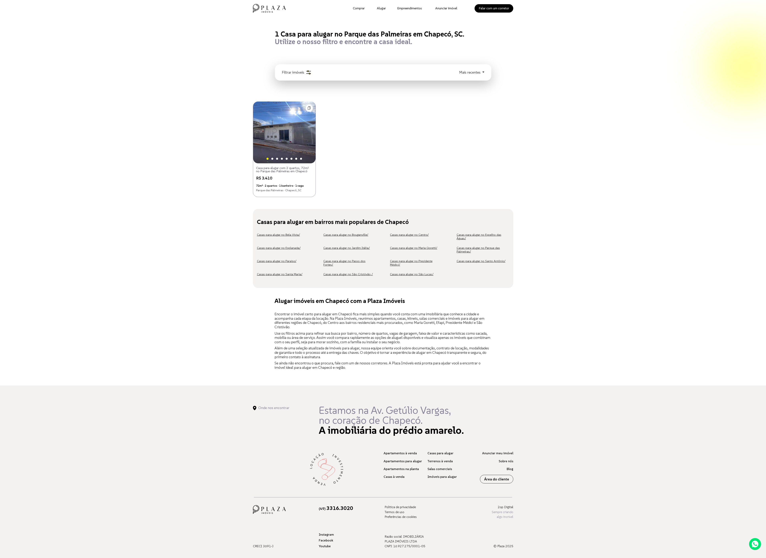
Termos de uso (394, 512)
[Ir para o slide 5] (286, 159)
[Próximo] (309, 132)
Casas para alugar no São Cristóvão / (348, 274)
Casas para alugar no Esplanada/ (279, 248)
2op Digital (505, 507)
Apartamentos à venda (400, 453)
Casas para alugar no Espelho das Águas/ (479, 236)
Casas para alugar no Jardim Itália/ (346, 248)
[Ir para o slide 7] (296, 159)
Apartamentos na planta (401, 469)
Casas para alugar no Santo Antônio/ (481, 261)
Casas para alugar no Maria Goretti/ (413, 248)
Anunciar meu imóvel (497, 453)
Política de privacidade (400, 507)
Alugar (381, 8)
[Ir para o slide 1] (267, 159)
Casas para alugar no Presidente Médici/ (411, 262)
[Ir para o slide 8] (301, 159)
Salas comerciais (439, 469)
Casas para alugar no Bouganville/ (345, 235)
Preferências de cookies (401, 517)
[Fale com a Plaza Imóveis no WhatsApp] (755, 544)
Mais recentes (470, 72)
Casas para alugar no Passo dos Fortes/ (344, 262)
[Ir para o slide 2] (272, 159)
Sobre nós (506, 461)
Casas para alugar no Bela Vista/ (278, 235)
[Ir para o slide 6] (291, 159)
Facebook (326, 540)
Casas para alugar (440, 453)
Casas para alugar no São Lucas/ (411, 274)
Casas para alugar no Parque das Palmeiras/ (478, 249)
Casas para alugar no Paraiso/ (276, 261)
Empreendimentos (409, 8)
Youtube (325, 546)
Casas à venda (394, 477)
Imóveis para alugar (442, 477)
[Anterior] (260, 132)
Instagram (326, 534)
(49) (336, 508)
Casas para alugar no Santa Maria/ (279, 274)
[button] (309, 108)
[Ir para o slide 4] (282, 159)
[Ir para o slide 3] (277, 159)
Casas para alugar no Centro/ (409, 235)
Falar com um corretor (494, 8)
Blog (510, 469)
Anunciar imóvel (446, 8)
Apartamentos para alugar (403, 461)
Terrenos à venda (440, 461)
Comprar (359, 8)
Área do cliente (496, 479)
